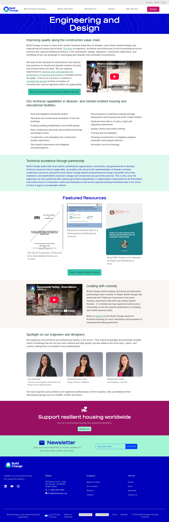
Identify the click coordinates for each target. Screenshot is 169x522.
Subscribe (131, 446)
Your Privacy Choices (54, 515)
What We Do (90, 9)
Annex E (99, 316)
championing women (36, 81)
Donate (153, 9)
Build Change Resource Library (84, 272)
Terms (114, 514)
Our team (67, 48)
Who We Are (132, 9)
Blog (163, 2)
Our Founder (92, 486)
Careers (90, 495)
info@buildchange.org (57, 493)
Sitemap (124, 514)
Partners (90, 490)
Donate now (84, 429)
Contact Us (132, 495)
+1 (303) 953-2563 (56, 490)
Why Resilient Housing (35, 9)
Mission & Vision (93, 482)
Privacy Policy (86, 515)
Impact (111, 9)
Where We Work (65, 9)
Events (149, 2)
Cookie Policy (103, 515)
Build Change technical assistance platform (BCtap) (54, 92)
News (156, 2)
